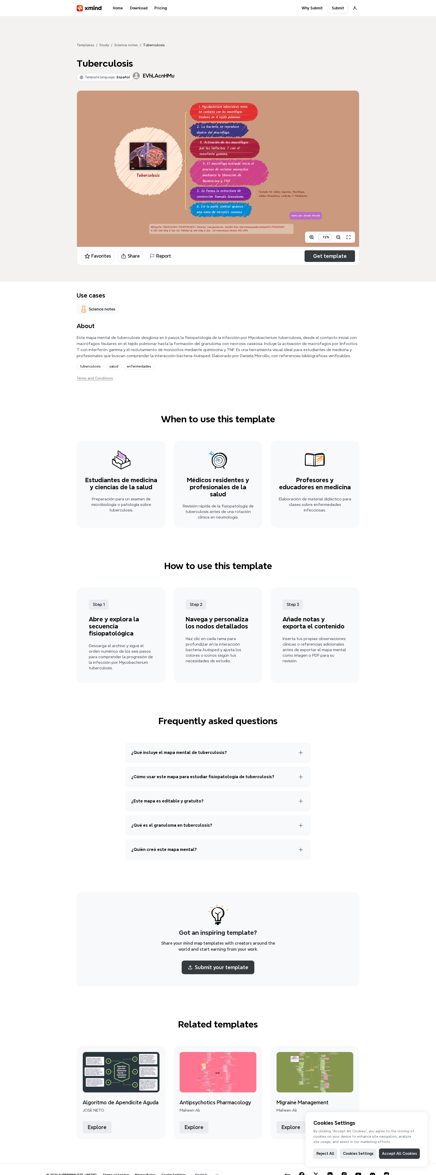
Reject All (325, 1153)
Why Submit (312, 8)
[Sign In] (354, 8)
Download (138, 8)
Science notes (126, 45)
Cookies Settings (358, 1153)
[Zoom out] (338, 237)
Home (118, 8)
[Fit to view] (348, 237)
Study (104, 45)
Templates (85, 45)
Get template (330, 256)
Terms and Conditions (95, 378)
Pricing (160, 8)
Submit (338, 8)
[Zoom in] (311, 237)
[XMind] (89, 8)
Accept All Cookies (399, 1153)
